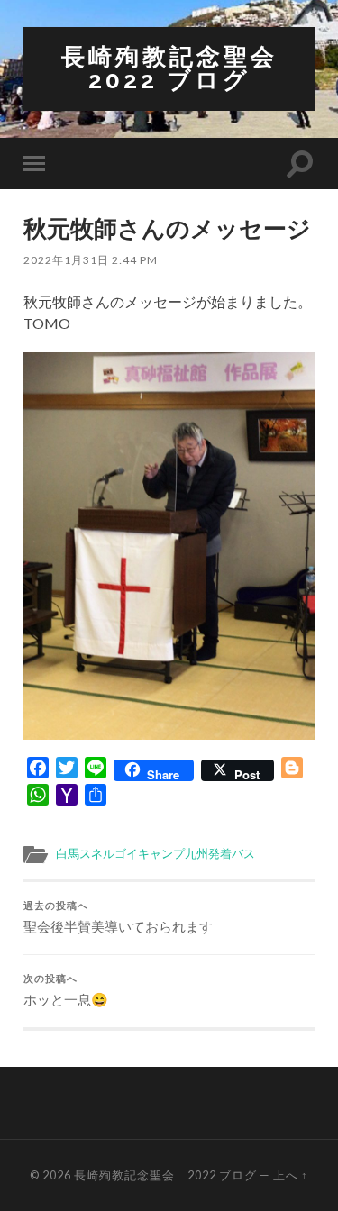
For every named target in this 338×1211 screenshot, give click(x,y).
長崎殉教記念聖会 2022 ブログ (183, 68)
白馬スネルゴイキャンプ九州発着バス (155, 853)
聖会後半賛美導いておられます (118, 917)
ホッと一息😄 (65, 990)
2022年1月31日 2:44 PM (90, 260)
